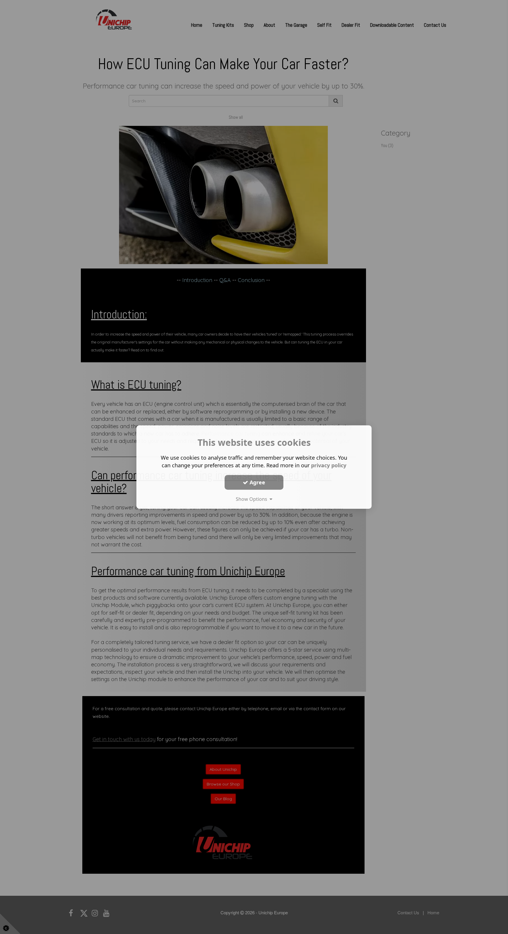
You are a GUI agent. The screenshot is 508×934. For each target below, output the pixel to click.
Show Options (253, 499)
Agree (256, 482)
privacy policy (328, 465)
